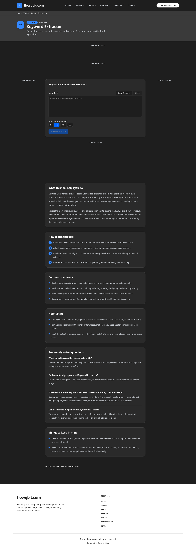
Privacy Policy (107, 522)
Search (80, 5)
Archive (105, 5)
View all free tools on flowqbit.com (63, 466)
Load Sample (124, 93)
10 (57, 124)
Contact (119, 5)
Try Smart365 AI (168, 5)
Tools (131, 5)
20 (70, 124)
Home (68, 5)
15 (63, 124)
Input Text (53, 93)
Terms (103, 526)
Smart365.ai (103, 543)
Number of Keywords (58, 121)
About (92, 5)
